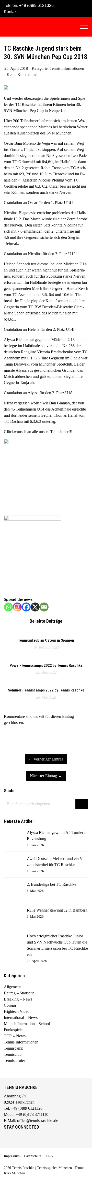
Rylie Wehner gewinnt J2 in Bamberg (57, 910)
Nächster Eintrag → (46, 776)
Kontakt (11, 11)
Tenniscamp (13, 1048)
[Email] (44, 607)
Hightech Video (16, 1011)
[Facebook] (26, 607)
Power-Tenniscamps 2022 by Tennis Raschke (46, 665)
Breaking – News (18, 999)
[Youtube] (28, 1138)
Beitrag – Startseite (19, 993)
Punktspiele (13, 1030)
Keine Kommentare (22, 74)
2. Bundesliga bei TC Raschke (51, 884)
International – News (21, 1017)
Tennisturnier (14, 1060)
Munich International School (27, 1023)
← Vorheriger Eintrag (45, 759)
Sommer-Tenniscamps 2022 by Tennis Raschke (46, 690)
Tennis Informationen (67, 68)
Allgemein (12, 987)
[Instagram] (17, 607)
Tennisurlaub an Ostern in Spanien (46, 640)
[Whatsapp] (8, 607)
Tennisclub (12, 1054)
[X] (35, 607)
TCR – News (15, 1036)
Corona (10, 1005)
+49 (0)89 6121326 (36, 5)
